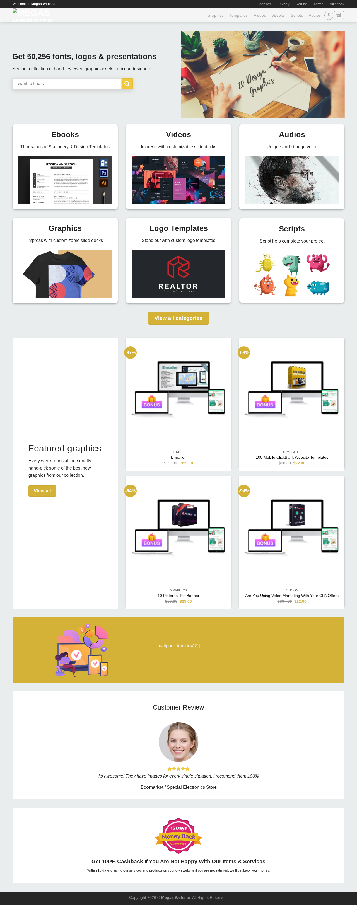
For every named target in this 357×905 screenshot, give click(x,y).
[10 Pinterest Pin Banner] (178, 528)
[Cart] (339, 15)
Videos (260, 15)
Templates (239, 15)
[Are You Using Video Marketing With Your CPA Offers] (291, 528)
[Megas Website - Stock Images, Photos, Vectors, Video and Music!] (51, 15)
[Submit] (127, 83)
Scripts (297, 15)
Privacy (283, 4)
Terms (318, 4)
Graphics (215, 15)
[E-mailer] (178, 390)
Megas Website (175, 897)
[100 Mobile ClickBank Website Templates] (291, 390)
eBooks (278, 15)
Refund (301, 4)
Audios (315, 15)
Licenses (264, 4)
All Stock (337, 4)
